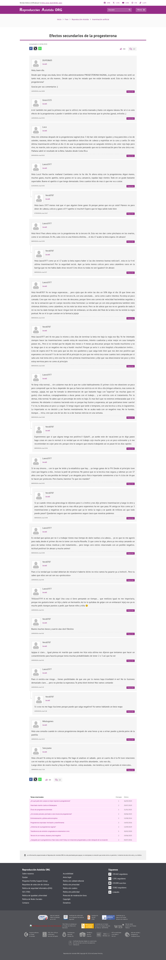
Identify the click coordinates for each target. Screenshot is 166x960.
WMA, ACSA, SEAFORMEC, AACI (51, 3)
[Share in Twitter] (35, 48)
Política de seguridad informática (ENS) (37, 888)
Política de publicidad (71, 892)
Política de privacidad (71, 884)
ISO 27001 (26, 892)
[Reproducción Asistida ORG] (41, 10)
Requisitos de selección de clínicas (35, 884)
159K (127, 3)
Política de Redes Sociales (32, 899)
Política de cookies (70, 888)
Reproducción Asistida (80, 19)
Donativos (67, 903)
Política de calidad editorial (73, 881)
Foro (66, 19)
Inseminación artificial (100, 19)
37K (135, 3)
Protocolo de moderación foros (75, 895)
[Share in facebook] (31, 48)
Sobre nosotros (28, 874)
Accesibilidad (68, 874)
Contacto (25, 903)
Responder (130, 91)
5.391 (117, 3)
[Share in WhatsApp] (40, 48)
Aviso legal (67, 877)
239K (108, 3)
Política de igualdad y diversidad (34, 895)
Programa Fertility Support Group (35, 881)
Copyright (66, 899)
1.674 (144, 3)
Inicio (59, 19)
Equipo (25, 877)
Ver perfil (44, 64)
